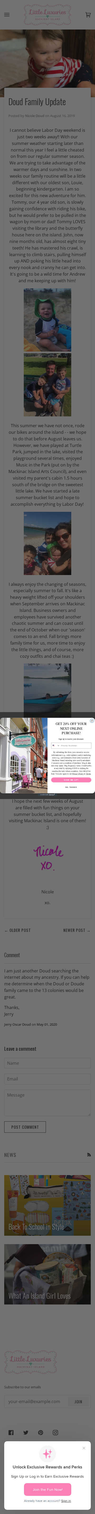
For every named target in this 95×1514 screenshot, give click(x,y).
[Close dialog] (92, 721)
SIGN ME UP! (71, 780)
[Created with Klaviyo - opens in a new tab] (47, 794)
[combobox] (55, 745)
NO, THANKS (71, 787)
